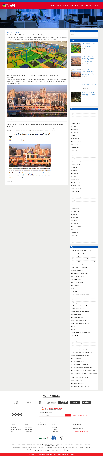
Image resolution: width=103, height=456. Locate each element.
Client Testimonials (29, 433)
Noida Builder (76, 300)
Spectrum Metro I (42, 424)
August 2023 (75, 126)
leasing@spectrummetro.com (81, 431)
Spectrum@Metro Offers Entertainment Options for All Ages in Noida (29, 35)
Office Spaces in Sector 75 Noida (80, 311)
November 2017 (76, 226)
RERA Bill (74, 329)
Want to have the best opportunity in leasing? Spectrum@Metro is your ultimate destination (33, 76)
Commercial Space (77, 279)
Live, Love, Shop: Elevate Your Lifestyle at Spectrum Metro (89, 84)
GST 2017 (74, 291)
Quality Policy (14, 433)
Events (26, 426)
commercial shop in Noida (79, 276)
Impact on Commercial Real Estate (81, 297)
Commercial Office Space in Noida (81, 267)
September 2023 (76, 123)
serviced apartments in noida (79, 349)
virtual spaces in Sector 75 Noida (80, 386)
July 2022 (74, 150)
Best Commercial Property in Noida (81, 250)
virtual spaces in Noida (78, 383)
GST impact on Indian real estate (80, 294)
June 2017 (75, 238)
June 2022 (75, 153)
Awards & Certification (16, 429)
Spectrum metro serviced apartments (82, 367)
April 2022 (75, 159)
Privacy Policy (55, 431)
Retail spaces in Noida (78, 344)
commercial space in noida (79, 282)
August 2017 (75, 232)
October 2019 (75, 194)
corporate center (76, 285)
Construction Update (86, 5)
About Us (13, 424)
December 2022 (76, 141)
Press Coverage (28, 427)
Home (52, 5)
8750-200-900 (98, 1)
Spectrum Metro (76, 358)
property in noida (76, 314)
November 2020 (76, 161)
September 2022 (76, 144)
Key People (13, 427)
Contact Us (97, 5)
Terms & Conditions (56, 433)
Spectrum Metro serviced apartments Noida (83, 370)
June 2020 (75, 170)
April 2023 (75, 132)
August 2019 (75, 200)
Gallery (26, 424)
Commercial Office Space (79, 264)
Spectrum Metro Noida (78, 361)
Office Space (75, 303)
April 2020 (75, 176)
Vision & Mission (15, 426)
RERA (73, 326)
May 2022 (75, 156)
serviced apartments (77, 347)
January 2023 (76, 138)
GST (73, 288)
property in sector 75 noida (79, 317)
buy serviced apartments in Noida (81, 259)
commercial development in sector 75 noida (83, 262)
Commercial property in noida (80, 273)
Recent (74, 34)
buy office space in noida (78, 256)
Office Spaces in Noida (78, 308)
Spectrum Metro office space (80, 364)
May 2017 (74, 241)
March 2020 (75, 179)
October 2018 (76, 208)
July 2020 (75, 167)
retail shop (75, 335)
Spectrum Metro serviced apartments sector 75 (84, 374)
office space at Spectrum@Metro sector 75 (83, 305)
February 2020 (76, 182)
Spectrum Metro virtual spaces (80, 377)
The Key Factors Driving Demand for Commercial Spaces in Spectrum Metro (89, 94)
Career (53, 424)
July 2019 (74, 203)
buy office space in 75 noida (79, 253)
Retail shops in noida (77, 338)
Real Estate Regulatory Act (79, 320)
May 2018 (74, 220)
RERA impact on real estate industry (81, 332)
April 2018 (75, 223)
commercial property (78, 270)
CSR (12, 431)
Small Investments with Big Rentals (81, 355)
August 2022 (75, 147)
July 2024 (74, 112)
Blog (76, 5)
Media (71, 5)
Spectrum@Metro (77, 380)
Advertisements (28, 429)
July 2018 (74, 214)
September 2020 (76, 164)
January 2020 (76, 185)
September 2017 (76, 229)
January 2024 (76, 118)
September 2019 (76, 197)
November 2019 (76, 191)
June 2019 (75, 205)
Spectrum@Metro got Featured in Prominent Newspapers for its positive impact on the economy (35, 125)
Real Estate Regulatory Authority (80, 323)
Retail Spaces (75, 341)
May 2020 (75, 173)
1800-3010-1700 (84, 1)
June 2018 (75, 217)
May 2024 (75, 115)
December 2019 (76, 188)
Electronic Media (28, 431)
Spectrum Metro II (42, 426)
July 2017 (74, 235)
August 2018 (75, 211)
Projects (65, 5)
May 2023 (75, 129)
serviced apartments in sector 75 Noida (82, 352)
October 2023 (76, 120)
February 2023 (76, 135)
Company (58, 5)
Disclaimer (54, 429)
